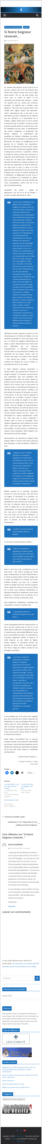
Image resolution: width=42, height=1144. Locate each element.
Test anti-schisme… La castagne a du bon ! (27, 786)
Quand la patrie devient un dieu (13, 1084)
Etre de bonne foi (8, 1081)
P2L (17, 40)
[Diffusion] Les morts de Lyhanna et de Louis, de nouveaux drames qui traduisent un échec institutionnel (18, 1069)
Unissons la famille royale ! (15, 817)
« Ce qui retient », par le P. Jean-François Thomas (11, 786)
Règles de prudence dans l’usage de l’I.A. (16, 1087)
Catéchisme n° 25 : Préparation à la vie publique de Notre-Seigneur (22, 823)
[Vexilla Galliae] (21, 8)
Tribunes (26, 27)
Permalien (27, 848)
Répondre (11, 906)
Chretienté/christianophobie (13, 27)
